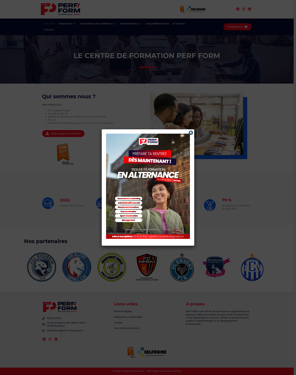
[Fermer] (191, 133)
